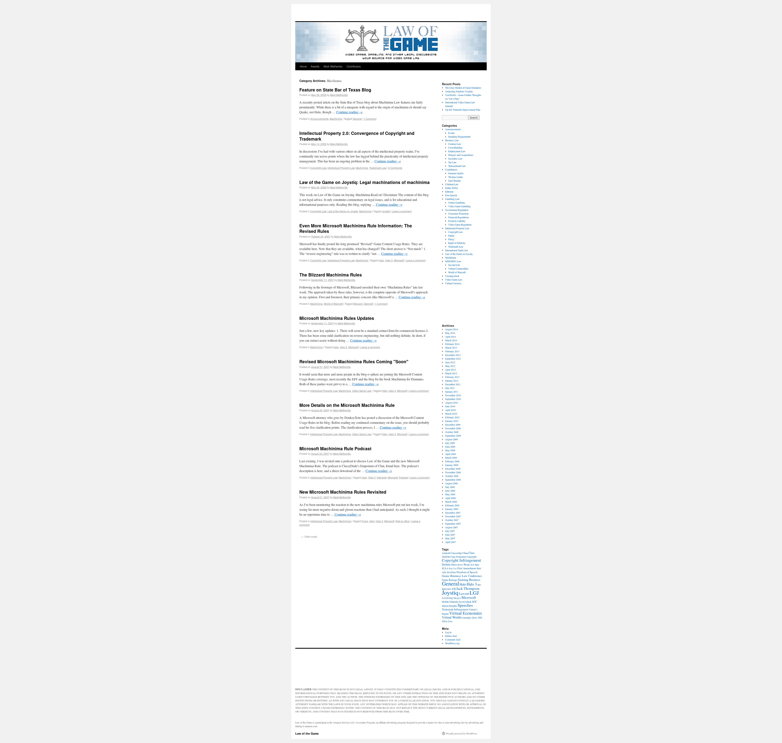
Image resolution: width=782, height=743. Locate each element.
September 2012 (453, 358)
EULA (445, 568)
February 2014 (452, 344)
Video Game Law (361, 390)
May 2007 (450, 538)
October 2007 (451, 520)
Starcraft (368, 303)
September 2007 (453, 523)
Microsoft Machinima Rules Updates (336, 318)
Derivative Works (460, 564)
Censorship (456, 553)
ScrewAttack (465, 601)
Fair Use (453, 568)
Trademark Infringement (455, 609)
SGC (474, 601)
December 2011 (452, 384)
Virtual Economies (465, 613)
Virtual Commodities (458, 268)
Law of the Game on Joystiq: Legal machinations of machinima (364, 182)
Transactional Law (457, 165)
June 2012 (450, 362)
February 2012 (452, 377)
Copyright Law (318, 168)
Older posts (309, 536)
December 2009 (452, 424)
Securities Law (455, 158)
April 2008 (450, 498)
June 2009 (450, 446)
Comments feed (452, 639)
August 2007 (451, 527)
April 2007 (450, 542)
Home (303, 66)
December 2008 (452, 468)
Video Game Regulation (459, 224)
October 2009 (451, 432)
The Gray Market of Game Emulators (463, 87)
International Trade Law (456, 250)
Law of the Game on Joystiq (342, 211)
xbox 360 (476, 617)
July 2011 (450, 388)
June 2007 (450, 534)
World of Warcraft (333, 303)
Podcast (403, 477)
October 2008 (451, 476)
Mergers (457, 598)
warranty (466, 617)
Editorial (449, 191)
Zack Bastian (454, 180)
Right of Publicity (456, 242)
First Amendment (466, 568)
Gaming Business (469, 580)
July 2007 (450, 531)
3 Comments (395, 168)
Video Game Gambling (459, 206)
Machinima (336, 118)
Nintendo (453, 601)
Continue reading (349, 112)
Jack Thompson (467, 588)
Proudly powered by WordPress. (462, 733)
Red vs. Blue (402, 521)
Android (446, 553)
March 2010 (451, 413)
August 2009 (451, 439)
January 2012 (451, 380)
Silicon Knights (449, 605)
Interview (382, 477)
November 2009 (453, 428)
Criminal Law (451, 184)
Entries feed (451, 635)
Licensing (447, 598)
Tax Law (452, 162)
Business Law (452, 140)
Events (451, 132)
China (465, 553)
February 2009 (452, 461)
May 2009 (450, 450)
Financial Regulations (458, 217)
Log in (448, 632)
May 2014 (450, 333)
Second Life (454, 264)
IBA (479, 584)
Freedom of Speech (467, 572)
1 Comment (370, 118)
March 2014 (451, 340)
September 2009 (453, 435)
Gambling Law (452, 198)
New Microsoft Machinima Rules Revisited (342, 492)
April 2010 (450, 410)
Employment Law (456, 151)
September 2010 (453, 399)
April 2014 (450, 336)
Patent (451, 235)
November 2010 (453, 395)
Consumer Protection (458, 213)
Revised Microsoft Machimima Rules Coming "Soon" (353, 361)
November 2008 (453, 472)
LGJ (474, 592)
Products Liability (456, 220)
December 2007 (452, 512)
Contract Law (454, 143)
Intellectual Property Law (341, 168)
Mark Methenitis (333, 66)
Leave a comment (402, 211)
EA (472, 564)
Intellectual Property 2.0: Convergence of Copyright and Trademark (356, 136)
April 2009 (450, 454)
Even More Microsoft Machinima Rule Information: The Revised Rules (355, 228)
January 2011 (451, 391)
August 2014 (451, 329)
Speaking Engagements (459, 136)
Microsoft (399, 260)
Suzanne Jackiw (456, 173)
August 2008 (451, 483)
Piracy (451, 239)
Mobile (445, 601)
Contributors (354, 66)
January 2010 (451, 421)
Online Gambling (456, 202)
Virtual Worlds (452, 617)
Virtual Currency (453, 283)
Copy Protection (458, 556)
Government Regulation (456, 209)
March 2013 (451, 347)
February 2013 (452, 351)
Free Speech (451, 195)
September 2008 (453, 479)
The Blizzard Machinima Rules (330, 275)
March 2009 (451, 457)
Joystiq (386, 211)
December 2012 (452, 355)
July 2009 (450, 443)
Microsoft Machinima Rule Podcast (335, 448)
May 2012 (450, 366)
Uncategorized (452, 275)
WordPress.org (452, 643)
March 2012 (451, 373)
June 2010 (450, 406)
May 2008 (450, 494)
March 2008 (451, 501)
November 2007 (453, 516)
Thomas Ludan (455, 176)
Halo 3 (389, 260)
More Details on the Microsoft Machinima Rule (347, 405)
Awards (315, 66)
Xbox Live (447, 621)
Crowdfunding (455, 147)
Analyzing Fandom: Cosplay (459, 91)
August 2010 (451, 402)
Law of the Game (307, 733)
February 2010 (452, 417)
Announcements (319, 118)
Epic (477, 564)
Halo (381, 260)
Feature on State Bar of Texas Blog (335, 90)
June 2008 (450, 490)
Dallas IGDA (451, 187)
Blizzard (358, 303)
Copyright (471, 556)
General (357, 118)
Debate (446, 564)
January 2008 (451, 509)
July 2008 (450, 487)
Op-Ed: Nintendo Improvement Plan (462, 109)
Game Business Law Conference (462, 576)
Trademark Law (377, 168)
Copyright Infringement (461, 560)
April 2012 (450, 369)
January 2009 (451, 465)
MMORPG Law (453, 261)
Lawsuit (464, 593)
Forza (365, 521)
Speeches (465, 605)
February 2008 (452, 505)
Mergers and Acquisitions (460, 154)
